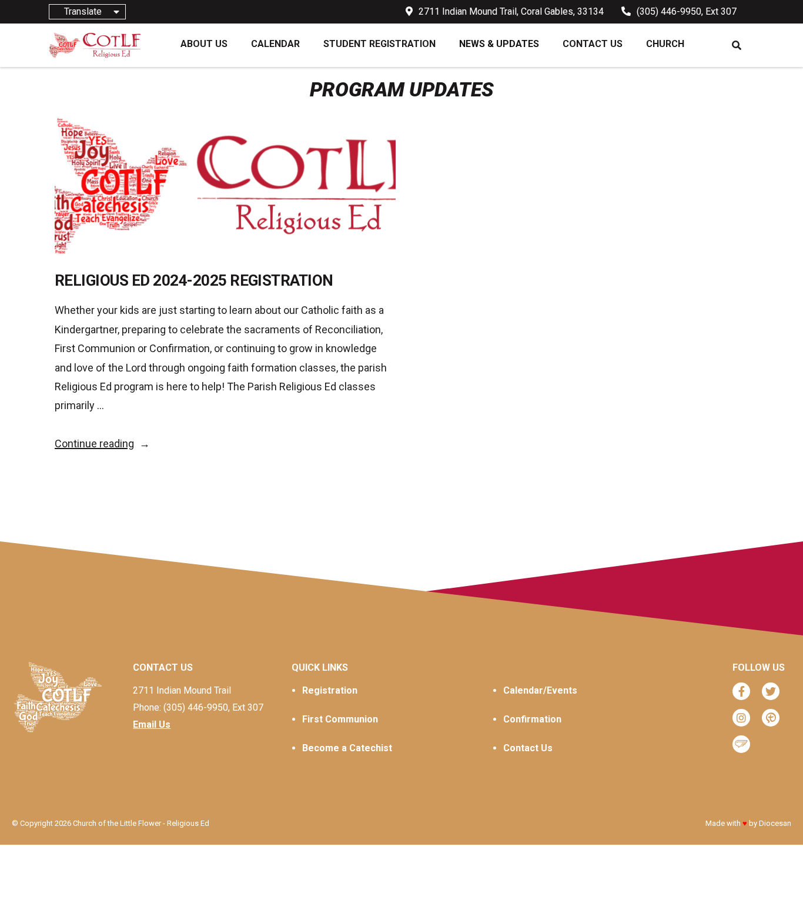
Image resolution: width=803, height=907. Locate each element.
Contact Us (528, 748)
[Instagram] (741, 718)
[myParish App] (770, 718)
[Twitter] (770, 691)
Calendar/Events (540, 690)
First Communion (340, 719)
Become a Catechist (347, 748)
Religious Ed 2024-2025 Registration (194, 280)
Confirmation (532, 719)
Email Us (151, 724)
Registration (329, 690)
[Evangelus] (741, 744)
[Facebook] (741, 691)
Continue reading (102, 443)
